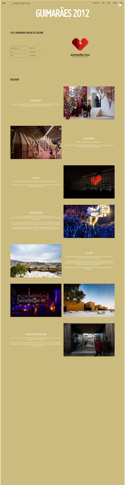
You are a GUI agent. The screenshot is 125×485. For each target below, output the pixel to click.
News (103, 3)
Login (121, 3)
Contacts (115, 3)
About (108, 3)
